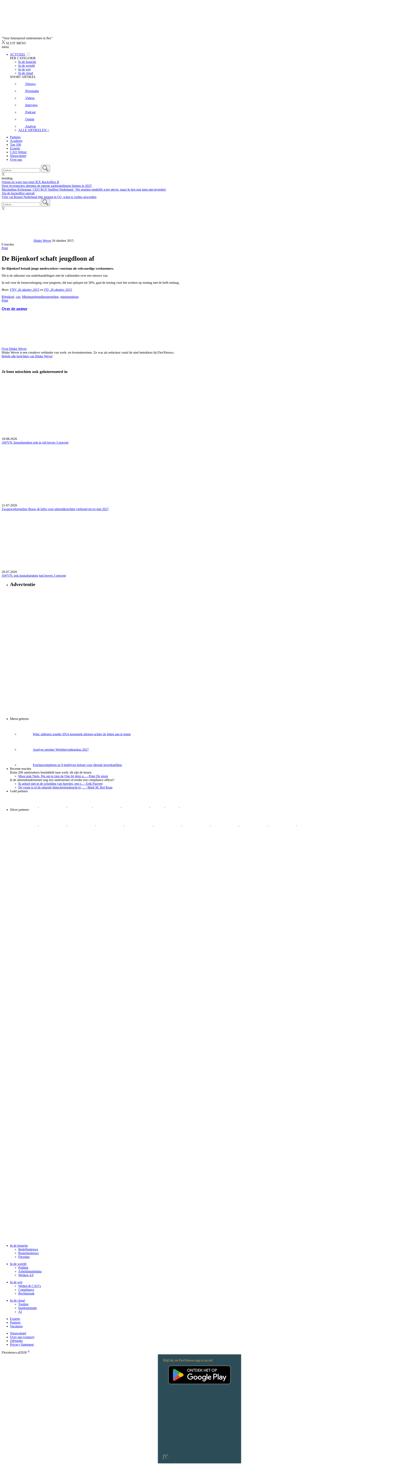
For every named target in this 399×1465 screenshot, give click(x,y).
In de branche (19, 1245)
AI (20, 1311)
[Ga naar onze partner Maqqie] (139, 824)
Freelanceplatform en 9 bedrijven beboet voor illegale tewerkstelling (77, 765)
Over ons (16, 159)
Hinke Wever (42, 240)
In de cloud (17, 1300)
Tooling (23, 1304)
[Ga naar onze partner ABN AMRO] (225, 824)
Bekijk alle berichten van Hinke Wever (27, 356)
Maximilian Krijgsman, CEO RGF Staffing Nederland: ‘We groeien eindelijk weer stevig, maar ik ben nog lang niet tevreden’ (84, 189)
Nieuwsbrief (18, 156)
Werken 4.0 (25, 1275)
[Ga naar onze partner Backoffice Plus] (24, 806)
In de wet (16, 1282)
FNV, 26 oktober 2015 (24, 289)
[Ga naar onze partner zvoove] (194, 806)
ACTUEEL (17, 54)
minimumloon (69, 297)
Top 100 (15, 144)
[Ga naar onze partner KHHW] (172, 806)
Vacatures (16, 1326)
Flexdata (24, 1257)
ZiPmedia (16, 1341)
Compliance (26, 1289)
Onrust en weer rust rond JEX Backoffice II (30, 182)
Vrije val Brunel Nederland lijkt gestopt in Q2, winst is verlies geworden (49, 197)
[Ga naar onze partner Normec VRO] (110, 824)
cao (18, 297)
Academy (16, 141)
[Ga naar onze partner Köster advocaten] (253, 824)
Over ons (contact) (22, 1337)
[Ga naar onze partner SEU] (53, 824)
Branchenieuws (28, 1253)
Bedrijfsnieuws (28, 1249)
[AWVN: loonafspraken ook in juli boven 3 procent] (199, 407)
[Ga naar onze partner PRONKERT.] (81, 824)
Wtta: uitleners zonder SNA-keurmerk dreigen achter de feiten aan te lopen (82, 734)
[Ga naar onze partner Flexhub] (24, 824)
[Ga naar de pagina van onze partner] (38, 849)
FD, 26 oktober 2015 (58, 289)
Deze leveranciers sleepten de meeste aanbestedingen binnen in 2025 (47, 186)
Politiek (23, 1267)
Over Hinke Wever (14, 349)
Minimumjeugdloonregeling (40, 297)
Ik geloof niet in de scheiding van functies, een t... (60, 783)
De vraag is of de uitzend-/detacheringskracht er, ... (65, 787)
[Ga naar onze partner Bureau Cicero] (157, 806)
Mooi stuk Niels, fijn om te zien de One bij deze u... (63, 776)
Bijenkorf (8, 297)
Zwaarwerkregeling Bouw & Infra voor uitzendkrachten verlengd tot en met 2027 (55, 509)
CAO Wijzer (18, 152)
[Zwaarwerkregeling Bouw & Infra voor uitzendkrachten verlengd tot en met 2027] (199, 474)
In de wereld (18, 1264)
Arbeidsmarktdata (30, 1271)
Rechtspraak (26, 1293)
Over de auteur (14, 308)
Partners (15, 137)
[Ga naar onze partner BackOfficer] (80, 806)
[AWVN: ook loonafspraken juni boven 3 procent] (199, 540)
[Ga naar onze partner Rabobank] (196, 824)
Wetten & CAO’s (29, 1286)
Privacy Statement (22, 1344)
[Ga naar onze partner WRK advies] (311, 824)
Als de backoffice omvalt (18, 193)
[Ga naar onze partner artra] (167, 824)
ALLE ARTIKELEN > (33, 130)
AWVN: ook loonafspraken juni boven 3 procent (34, 575)
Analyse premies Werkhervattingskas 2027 (61, 749)
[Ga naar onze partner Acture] (53, 806)
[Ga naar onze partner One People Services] (107, 806)
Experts (15, 148)
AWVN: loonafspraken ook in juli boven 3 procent (35, 442)
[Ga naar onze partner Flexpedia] (136, 806)
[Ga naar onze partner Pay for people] (282, 824)
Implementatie (27, 1308)
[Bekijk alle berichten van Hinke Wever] (17, 240)
